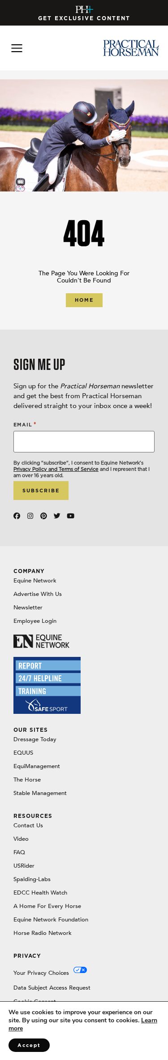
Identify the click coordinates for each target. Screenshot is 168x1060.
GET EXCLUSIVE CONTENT (84, 18)
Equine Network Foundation (50, 920)
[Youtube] (70, 516)
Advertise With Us (37, 594)
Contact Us (28, 825)
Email (25, 424)
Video (21, 839)
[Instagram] (30, 516)
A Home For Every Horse (47, 906)
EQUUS (23, 753)
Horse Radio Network (42, 933)
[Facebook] (16, 516)
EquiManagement (36, 766)
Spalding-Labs (32, 879)
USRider (23, 866)
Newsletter (28, 608)
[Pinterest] (43, 516)
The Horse (27, 780)
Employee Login (34, 621)
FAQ (19, 852)
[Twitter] (57, 516)
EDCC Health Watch (40, 893)
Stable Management (40, 793)
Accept (29, 1045)
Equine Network (34, 581)
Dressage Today (34, 739)
